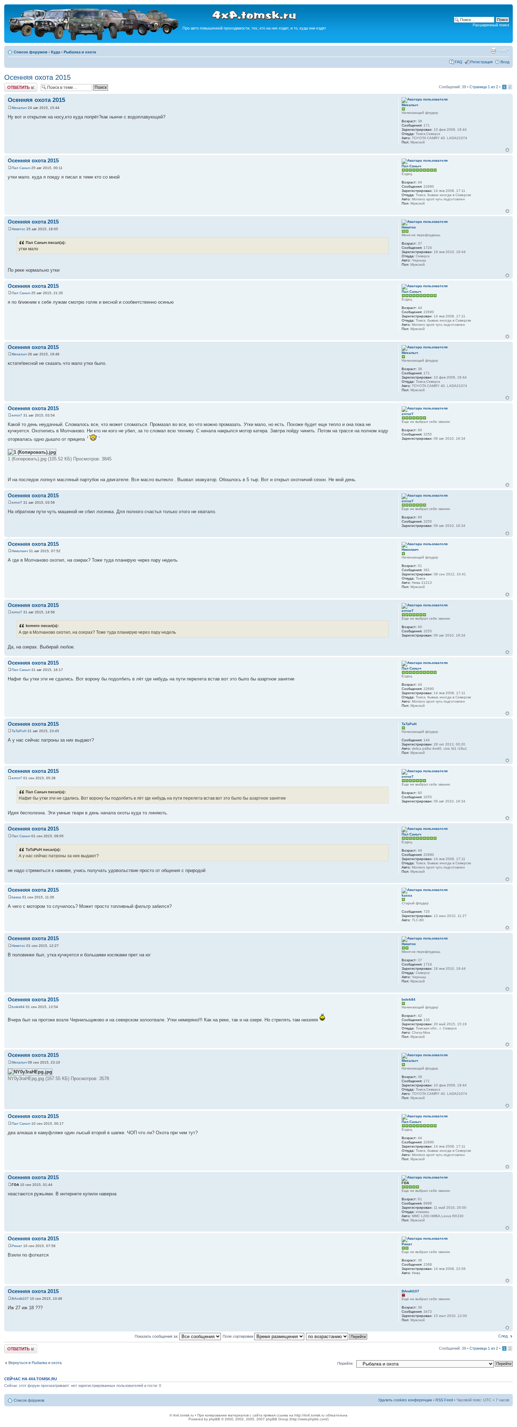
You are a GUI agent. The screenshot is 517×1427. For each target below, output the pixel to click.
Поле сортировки (238, 1336)
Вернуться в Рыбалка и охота (35, 1363)
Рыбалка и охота (80, 52)
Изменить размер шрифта (504, 50)
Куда (55, 52)
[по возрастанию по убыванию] (337, 1336)
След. (503, 1336)
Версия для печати (493, 50)
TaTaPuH (19, 731)
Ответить (12, 85)
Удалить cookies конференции (405, 1400)
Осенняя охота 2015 (37, 77)
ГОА (15, 1185)
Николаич (20, 551)
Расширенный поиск (491, 25)
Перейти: (345, 1363)
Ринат (17, 1246)
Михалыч (19, 108)
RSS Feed (444, 1400)
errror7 (17, 415)
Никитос (18, 229)
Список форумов (30, 52)
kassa (16, 897)
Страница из (484, 87)
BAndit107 (20, 1298)
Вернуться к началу (507, 150)
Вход (504, 62)
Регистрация (481, 62)
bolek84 (18, 1007)
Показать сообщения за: (157, 1336)
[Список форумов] (94, 39)
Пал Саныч (21, 168)
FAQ (458, 62)
